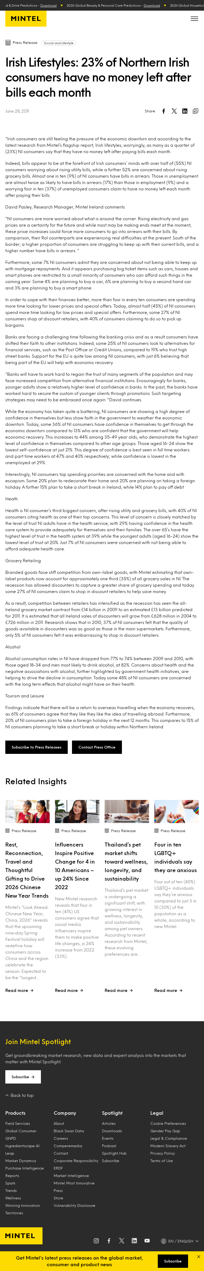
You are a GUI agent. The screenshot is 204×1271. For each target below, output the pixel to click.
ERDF (58, 1168)
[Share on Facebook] (163, 111)
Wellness (13, 1197)
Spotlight (112, 1113)
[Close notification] (198, 1256)
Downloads (112, 1130)
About (59, 1123)
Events (107, 1138)
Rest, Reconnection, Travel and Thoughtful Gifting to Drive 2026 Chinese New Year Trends (27, 870)
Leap (9, 1153)
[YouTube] (147, 1241)
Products (15, 1113)
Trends (11, 1190)
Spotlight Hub (114, 1153)
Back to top (22, 1095)
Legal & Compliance (168, 1138)
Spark (10, 1183)
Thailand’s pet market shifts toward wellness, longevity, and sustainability (126, 861)
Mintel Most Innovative (74, 1183)
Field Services (17, 1123)
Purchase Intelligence (24, 1168)
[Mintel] (25, 19)
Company (65, 1113)
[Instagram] (96, 1241)
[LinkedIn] (134, 1241)
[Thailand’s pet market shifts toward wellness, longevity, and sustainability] (127, 811)
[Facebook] (109, 1241)
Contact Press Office (97, 747)
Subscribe (20, 1076)
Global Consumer (20, 1130)
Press (58, 1190)
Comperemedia (68, 1145)
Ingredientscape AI (22, 1145)
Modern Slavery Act (168, 1145)
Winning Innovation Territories (22, 1209)
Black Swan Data (69, 1130)
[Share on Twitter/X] (174, 111)
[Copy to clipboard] (195, 111)
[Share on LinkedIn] (185, 111)
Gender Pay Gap (165, 1130)
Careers (61, 1138)
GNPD (10, 1138)
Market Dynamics (20, 1160)
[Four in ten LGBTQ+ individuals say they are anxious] (176, 811)
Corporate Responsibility (76, 1160)
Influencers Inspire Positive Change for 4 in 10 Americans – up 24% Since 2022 (75, 865)
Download (41, 5)
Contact (61, 1153)
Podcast (109, 1145)
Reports (12, 1175)
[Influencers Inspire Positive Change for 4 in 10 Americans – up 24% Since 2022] (77, 811)
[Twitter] (121, 1241)
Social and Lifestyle (59, 43)
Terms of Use (161, 1160)
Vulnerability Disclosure (74, 1205)
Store (58, 1197)
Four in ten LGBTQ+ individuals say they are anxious (175, 857)
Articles (109, 1123)
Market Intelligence (71, 1175)
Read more (16, 990)
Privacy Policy (162, 1153)
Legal (156, 1113)
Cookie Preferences (168, 1123)
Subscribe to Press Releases (36, 747)
